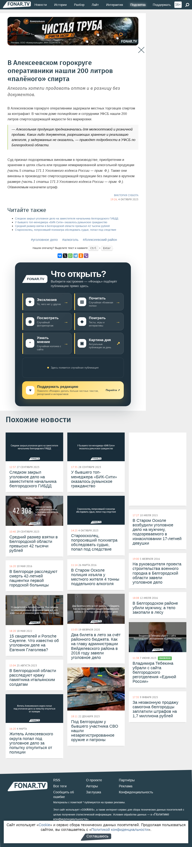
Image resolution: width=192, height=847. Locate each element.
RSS (56, 780)
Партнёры (127, 780)
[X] (65, 255)
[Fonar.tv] (17, 4)
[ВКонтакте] (60, 255)
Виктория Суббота (126, 195)
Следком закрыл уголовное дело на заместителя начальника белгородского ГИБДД (66, 218)
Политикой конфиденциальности (119, 829)
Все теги (60, 786)
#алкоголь (70, 239)
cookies (87, 809)
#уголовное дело (44, 239)
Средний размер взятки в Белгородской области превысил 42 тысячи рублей (62, 226)
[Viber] (86, 255)
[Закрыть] (141, 50)
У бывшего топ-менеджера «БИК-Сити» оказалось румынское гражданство (61, 222)
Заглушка (93, 792)
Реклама (125, 786)
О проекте (94, 780)
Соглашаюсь (97, 836)
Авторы (92, 786)
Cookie (44, 824)
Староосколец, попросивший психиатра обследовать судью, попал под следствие (65, 230)
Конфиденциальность (136, 792)
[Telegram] (75, 255)
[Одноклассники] (81, 255)
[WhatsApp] (70, 255)
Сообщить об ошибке (63, 794)
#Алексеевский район (100, 239)
